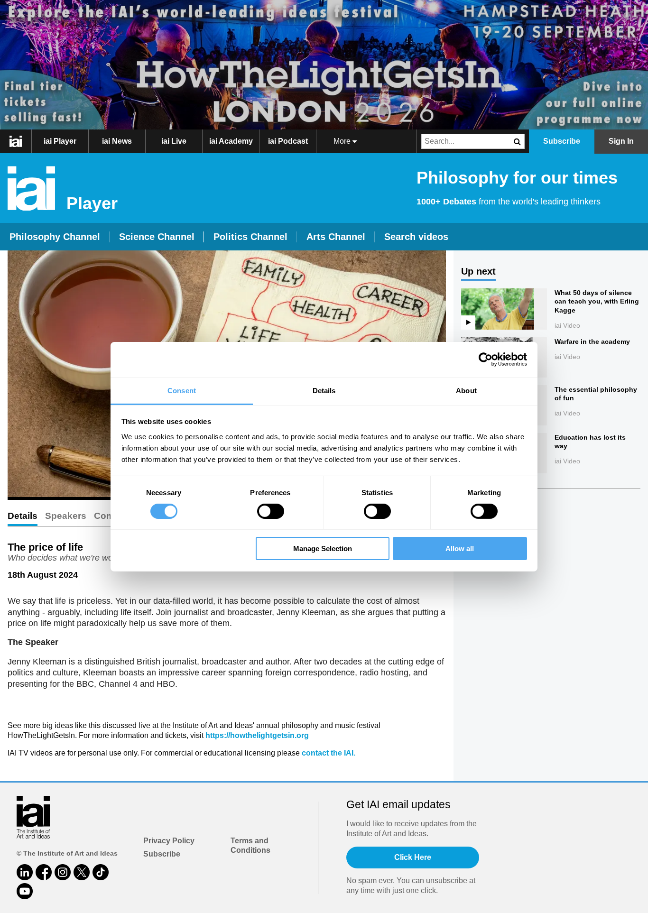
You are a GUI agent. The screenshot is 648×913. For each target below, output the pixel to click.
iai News (117, 141)
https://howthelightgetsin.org (257, 735)
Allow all (459, 548)
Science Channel (156, 236)
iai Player (60, 141)
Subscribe (161, 854)
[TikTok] (101, 872)
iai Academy (231, 141)
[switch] (270, 511)
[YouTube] (25, 891)
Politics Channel (250, 236)
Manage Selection (322, 548)
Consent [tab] (181, 390)
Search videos (416, 236)
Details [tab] (324, 390)
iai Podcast (288, 141)
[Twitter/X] (82, 872)
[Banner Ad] (324, 64)
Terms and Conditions (250, 846)
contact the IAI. (328, 753)
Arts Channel (335, 236)
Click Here (412, 857)
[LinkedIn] (25, 872)
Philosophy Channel (54, 236)
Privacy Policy (168, 841)
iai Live (173, 141)
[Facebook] (44, 872)
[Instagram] (63, 872)
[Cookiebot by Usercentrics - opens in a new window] (485, 359)
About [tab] (466, 390)
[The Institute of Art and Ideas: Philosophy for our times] (20, 141)
